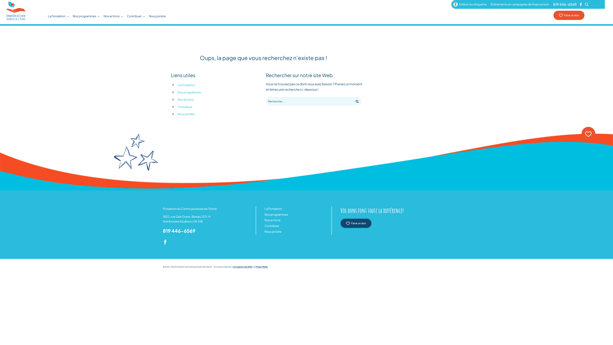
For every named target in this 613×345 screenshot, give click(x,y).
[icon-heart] (588, 128)
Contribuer (185, 107)
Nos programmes (189, 92)
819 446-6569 (179, 231)
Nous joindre (186, 114)
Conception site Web (242, 267)
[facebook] (165, 242)
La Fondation (186, 85)
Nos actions (186, 99)
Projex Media (262, 267)
